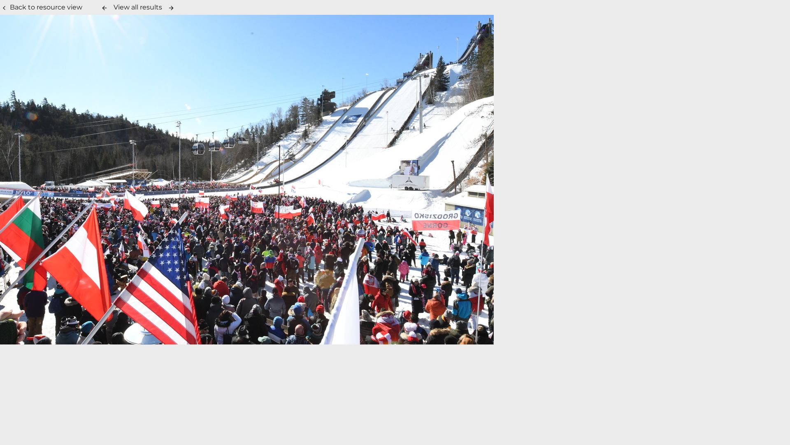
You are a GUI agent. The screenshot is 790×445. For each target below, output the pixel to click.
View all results (138, 7)
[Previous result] (104, 8)
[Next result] (171, 8)
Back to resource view (46, 7)
